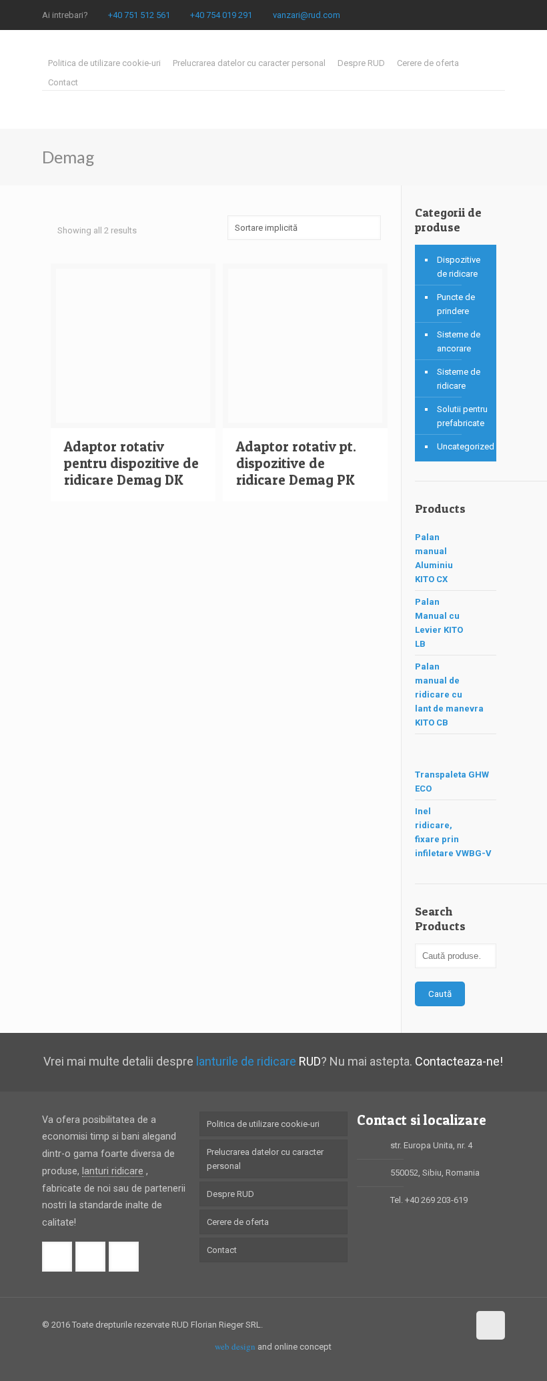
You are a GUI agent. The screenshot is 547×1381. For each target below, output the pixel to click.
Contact (63, 82)
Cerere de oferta (428, 63)
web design (235, 1346)
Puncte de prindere (456, 304)
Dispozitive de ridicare (458, 267)
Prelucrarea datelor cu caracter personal (249, 63)
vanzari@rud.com (306, 15)
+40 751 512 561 (139, 15)
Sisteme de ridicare (458, 379)
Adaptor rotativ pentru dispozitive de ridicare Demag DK (131, 463)
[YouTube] (498, 15)
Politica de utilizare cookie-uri (104, 63)
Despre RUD (361, 63)
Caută (440, 994)
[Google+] (480, 15)
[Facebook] (462, 15)
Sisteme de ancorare (458, 341)
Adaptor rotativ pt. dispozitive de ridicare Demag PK (296, 463)
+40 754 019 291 (221, 15)
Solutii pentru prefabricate (462, 416)
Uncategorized (463, 446)
